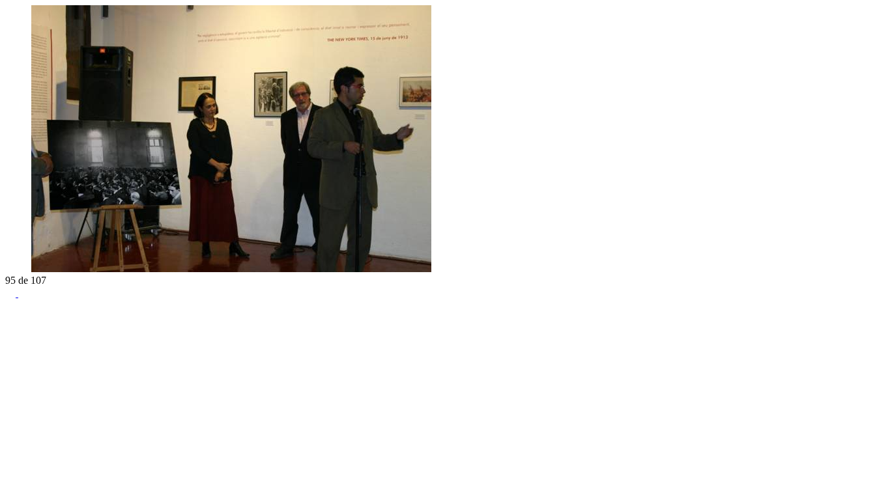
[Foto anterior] (10, 268)
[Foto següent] (23, 268)
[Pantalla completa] (11, 293)
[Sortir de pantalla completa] (23, 293)
